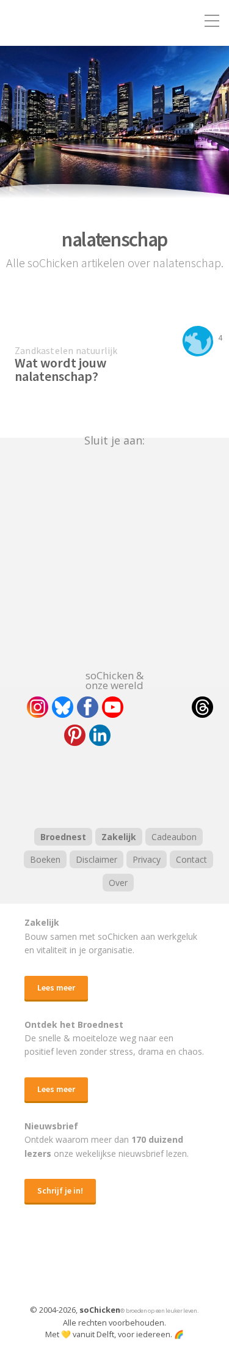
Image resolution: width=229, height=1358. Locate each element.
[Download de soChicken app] (83, 1265)
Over (118, 882)
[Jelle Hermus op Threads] (202, 707)
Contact (191, 859)
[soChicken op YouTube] (112, 707)
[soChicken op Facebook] (87, 707)
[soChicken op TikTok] (157, 707)
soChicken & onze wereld (114, 679)
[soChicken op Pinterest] (74, 735)
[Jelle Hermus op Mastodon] (144, 735)
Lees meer (56, 987)
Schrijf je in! (60, 1190)
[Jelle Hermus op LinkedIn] (100, 735)
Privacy (147, 859)
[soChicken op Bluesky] (62, 707)
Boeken (45, 859)
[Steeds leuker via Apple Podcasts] (146, 785)
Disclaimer (96, 859)
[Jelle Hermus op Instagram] (37, 707)
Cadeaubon (174, 837)
